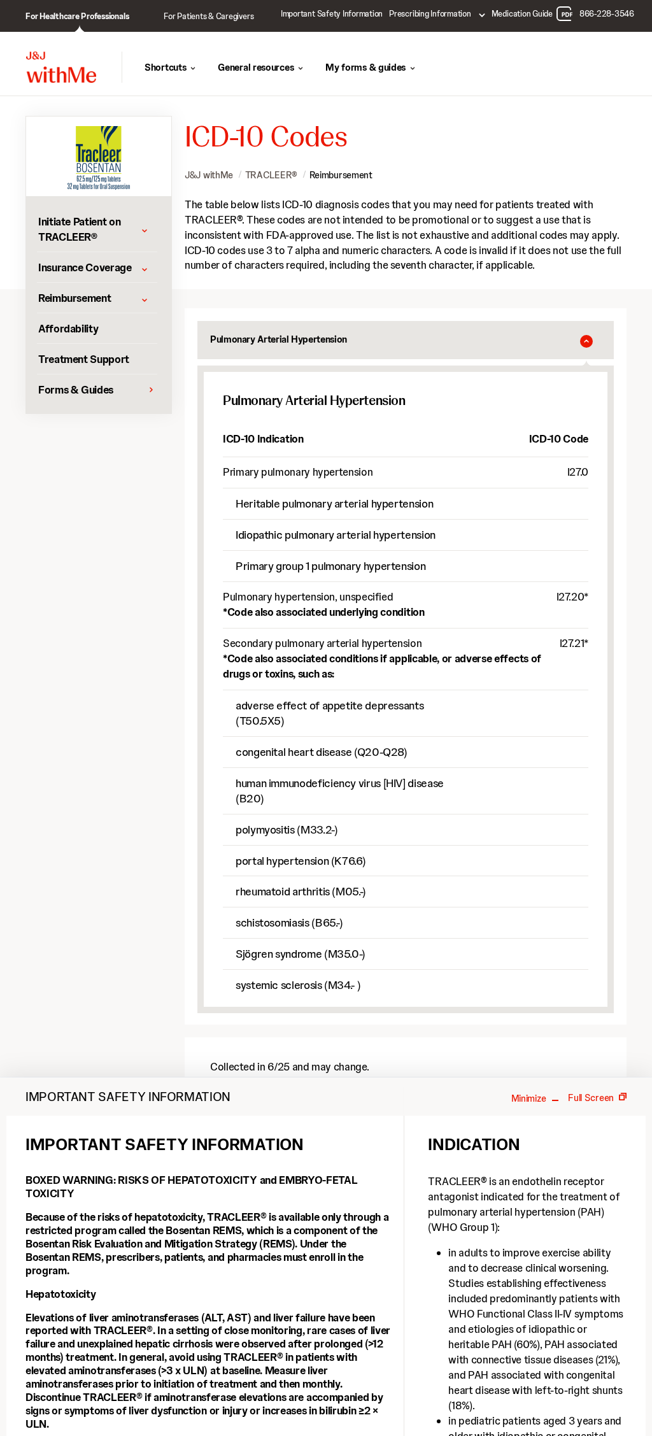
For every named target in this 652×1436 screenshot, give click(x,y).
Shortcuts (165, 67)
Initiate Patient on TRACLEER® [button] (79, 229)
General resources (256, 67)
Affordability (68, 329)
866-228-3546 (606, 13)
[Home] (61, 67)
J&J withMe (209, 175)
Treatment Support (83, 359)
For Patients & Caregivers (208, 16)
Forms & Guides (75, 390)
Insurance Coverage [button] (85, 267)
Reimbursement (340, 175)
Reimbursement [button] (74, 298)
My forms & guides (365, 67)
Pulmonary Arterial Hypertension (278, 339)
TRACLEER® (271, 175)
